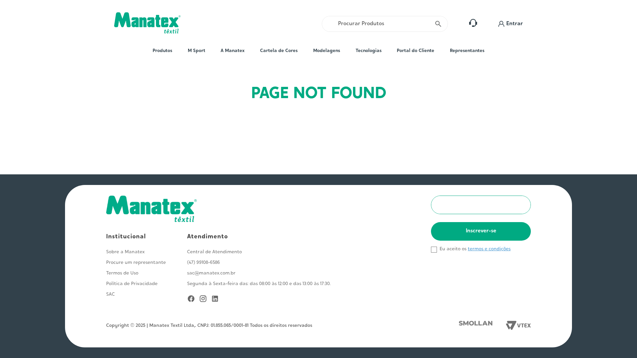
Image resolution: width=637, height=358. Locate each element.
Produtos (162, 51)
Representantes (467, 51)
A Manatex (233, 51)
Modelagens (326, 51)
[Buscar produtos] (438, 24)
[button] (510, 24)
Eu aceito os (453, 249)
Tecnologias (369, 51)
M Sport (196, 51)
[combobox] (385, 24)
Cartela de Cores (279, 51)
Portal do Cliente (415, 51)
